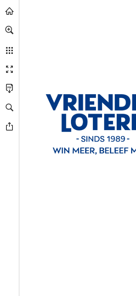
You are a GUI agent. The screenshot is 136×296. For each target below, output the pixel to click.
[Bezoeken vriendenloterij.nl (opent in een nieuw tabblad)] (9, 11)
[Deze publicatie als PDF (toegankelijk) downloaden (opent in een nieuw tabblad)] (9, 88)
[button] (9, 29)
